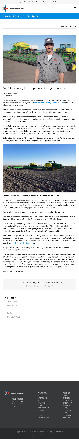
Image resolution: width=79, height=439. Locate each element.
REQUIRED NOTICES (67, 416)
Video (9, 309)
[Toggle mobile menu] (75, 7)
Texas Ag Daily (12, 301)
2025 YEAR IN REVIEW (43, 409)
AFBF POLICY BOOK (43, 399)
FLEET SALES (43, 413)
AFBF (65, 395)
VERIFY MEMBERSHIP (43, 416)
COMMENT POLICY (67, 411)
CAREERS (66, 398)
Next (72, 26)
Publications (12, 305)
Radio (9, 313)
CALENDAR (67, 403)
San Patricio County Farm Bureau (48, 102)
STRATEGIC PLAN (42, 404)
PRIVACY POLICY (66, 406)
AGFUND (66, 393)
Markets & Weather (15, 317)
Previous (64, 26)
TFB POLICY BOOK (42, 394)
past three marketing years (22, 243)
